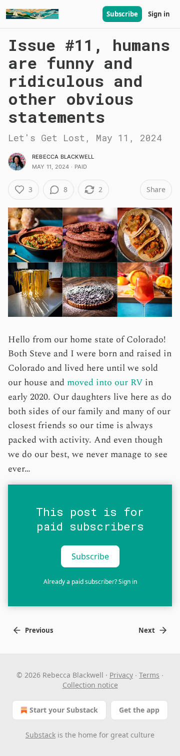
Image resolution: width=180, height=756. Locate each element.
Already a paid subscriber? (90, 581)
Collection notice (90, 685)
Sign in (159, 13)
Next (146, 630)
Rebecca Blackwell (63, 156)
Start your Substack (64, 710)
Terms (149, 675)
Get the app (139, 710)
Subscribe (122, 13)
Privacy (121, 675)
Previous (39, 630)
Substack (41, 735)
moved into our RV (104, 382)
